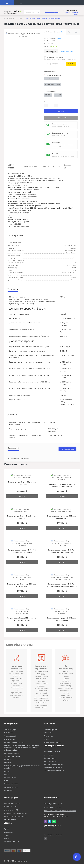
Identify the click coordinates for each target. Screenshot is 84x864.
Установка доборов (11, 841)
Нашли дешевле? (66, 51)
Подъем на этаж (10, 807)
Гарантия (7, 759)
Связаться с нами (11, 787)
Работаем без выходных (53, 767)
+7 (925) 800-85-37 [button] (52, 803)
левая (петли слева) (51, 79)
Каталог (47, 739)
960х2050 (58, 95)
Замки (6, 835)
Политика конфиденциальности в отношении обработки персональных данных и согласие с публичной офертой (21, 747)
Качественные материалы (54, 771)
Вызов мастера (10, 819)
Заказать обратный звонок (72, 13)
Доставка (56, 142)
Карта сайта (8, 790)
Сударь (20, 19)
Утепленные (48, 736)
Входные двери (9, 19)
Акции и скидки (10, 777)
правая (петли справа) (52, 84)
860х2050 (48, 95)
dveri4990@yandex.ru (52, 807)
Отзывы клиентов (11, 784)
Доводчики (8, 832)
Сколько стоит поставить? (14, 742)
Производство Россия (52, 752)
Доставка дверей (10, 730)
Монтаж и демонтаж (12, 804)
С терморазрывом (50, 730)
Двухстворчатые (50, 761)
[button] (71, 10)
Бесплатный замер (11, 753)
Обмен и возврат (10, 739)
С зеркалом (48, 733)
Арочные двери (50, 755)
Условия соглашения (12, 756)
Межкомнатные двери (52, 742)
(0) (62, 32)
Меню (6, 774)
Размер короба (50, 91)
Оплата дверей (10, 736)
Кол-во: (47, 102)
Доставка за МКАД (11, 810)
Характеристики (30, 166)
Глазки (6, 838)
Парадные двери (50, 758)
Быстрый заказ (61, 118)
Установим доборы (60, 133)
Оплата (55, 154)
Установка (45, 166)
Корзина (7, 763)
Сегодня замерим (59, 124)
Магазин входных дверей (53, 764)
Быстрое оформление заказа (15, 816)
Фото (6, 781)
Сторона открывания (52, 75)
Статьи (7, 771)
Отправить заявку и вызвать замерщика (60, 811)
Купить (71, 64)
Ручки (6, 829)
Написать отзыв (67, 449)
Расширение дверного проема (15, 813)
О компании (8, 733)
